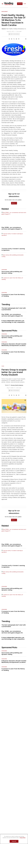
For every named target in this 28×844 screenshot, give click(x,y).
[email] (18, 39)
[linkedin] (11, 39)
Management (5, 11)
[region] (14, 839)
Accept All (14, 841)
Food (3, 366)
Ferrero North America (17, 385)
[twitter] (14, 39)
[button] (3, 4)
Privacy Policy (22, 837)
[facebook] (9, 39)
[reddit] (16, 39)
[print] (25, 39)
